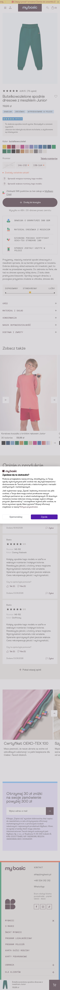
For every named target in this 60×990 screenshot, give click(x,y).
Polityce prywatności (28, 507)
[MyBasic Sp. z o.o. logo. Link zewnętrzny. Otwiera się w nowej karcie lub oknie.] (9, 471)
